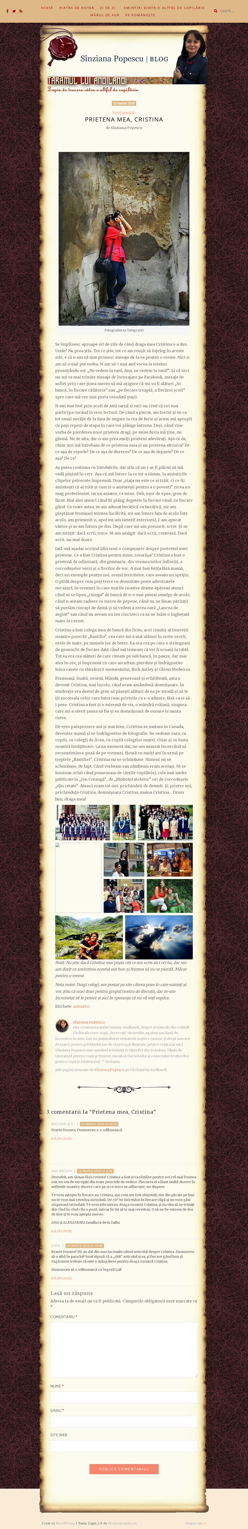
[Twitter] (14, 11)
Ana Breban (61, 1171)
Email (57, 1410)
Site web (58, 1435)
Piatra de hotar (76, 8)
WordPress (65, 1523)
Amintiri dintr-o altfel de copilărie (164, 8)
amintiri (81, 1006)
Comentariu (63, 1317)
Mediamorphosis (122, 1523)
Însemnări (124, 112)
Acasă (47, 8)
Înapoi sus (195, 1523)
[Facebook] (7, 11)
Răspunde (61, 1138)
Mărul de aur (105, 15)
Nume (57, 1386)
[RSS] (20, 11)
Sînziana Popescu (89, 1022)
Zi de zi (108, 8)
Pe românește (140, 15)
